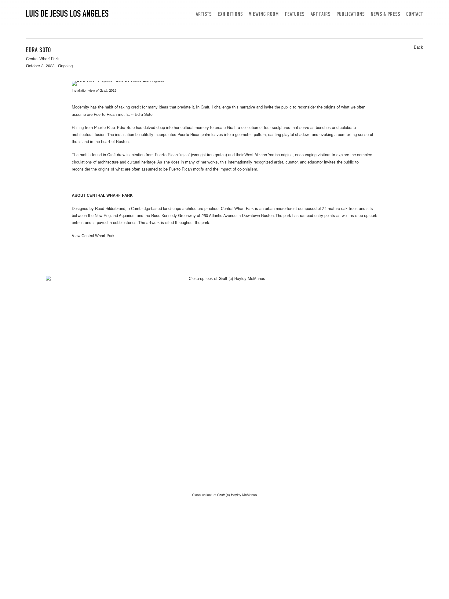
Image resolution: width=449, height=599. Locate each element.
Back (418, 48)
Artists (204, 14)
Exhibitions (230, 14)
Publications (351, 14)
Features (295, 14)
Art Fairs (320, 14)
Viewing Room (264, 14)
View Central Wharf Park (93, 236)
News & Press (385, 14)
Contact (414, 14)
